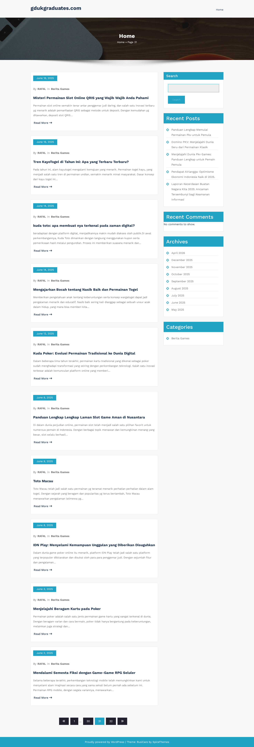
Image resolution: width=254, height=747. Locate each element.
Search (172, 76)
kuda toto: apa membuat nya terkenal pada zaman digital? (84, 225)
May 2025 (177, 309)
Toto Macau (43, 481)
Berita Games (60, 89)
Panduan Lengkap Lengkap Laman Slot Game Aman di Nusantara (89, 417)
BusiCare (143, 742)
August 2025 (179, 288)
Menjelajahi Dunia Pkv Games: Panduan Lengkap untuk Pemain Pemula (193, 159)
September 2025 (182, 281)
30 (88, 721)
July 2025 (177, 295)
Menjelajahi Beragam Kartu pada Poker (67, 609)
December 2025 (181, 260)
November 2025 (181, 267)
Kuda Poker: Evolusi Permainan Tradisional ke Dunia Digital (84, 353)
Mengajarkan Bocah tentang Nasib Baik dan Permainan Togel (85, 289)
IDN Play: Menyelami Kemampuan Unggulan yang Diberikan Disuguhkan (94, 545)
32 (110, 721)
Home (219, 9)
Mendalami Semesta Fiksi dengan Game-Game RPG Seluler (84, 673)
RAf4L (41, 89)
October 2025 (180, 274)
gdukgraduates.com (56, 8)
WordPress (117, 742)
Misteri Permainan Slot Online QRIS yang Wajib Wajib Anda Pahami (91, 98)
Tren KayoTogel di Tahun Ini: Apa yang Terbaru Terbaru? (81, 162)
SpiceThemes (160, 742)
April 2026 (178, 253)
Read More (41, 122)
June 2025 (178, 302)
